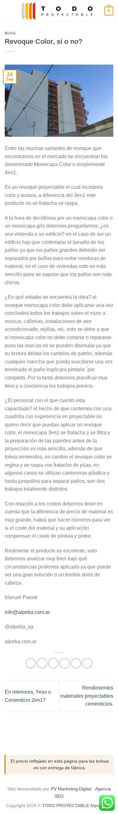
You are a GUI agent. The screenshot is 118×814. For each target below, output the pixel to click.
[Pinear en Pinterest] (76, 663)
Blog (10, 33)
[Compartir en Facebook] (42, 663)
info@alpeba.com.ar (27, 612)
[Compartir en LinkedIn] (87, 663)
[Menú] (8, 11)
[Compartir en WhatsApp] (30, 663)
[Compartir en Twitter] (53, 663)
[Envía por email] (64, 663)
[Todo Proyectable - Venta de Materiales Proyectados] (58, 11)
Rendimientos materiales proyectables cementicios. (86, 696)
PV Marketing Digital (71, 788)
